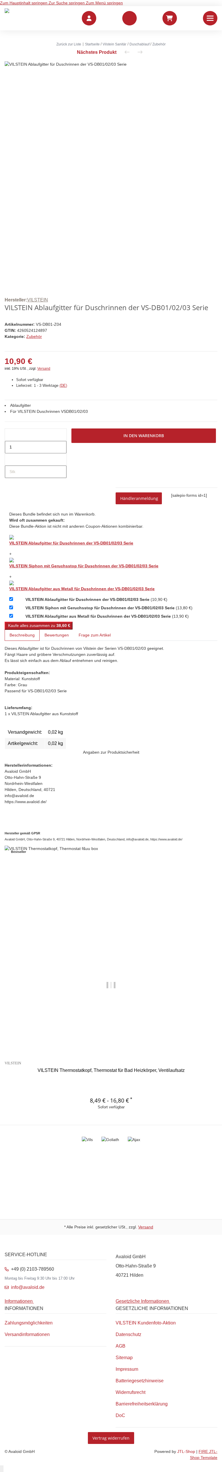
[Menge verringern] (9, 435)
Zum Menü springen (104, 3)
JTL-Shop (186, 1451)
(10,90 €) (96, 599)
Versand (43, 369)
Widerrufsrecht (130, 1392)
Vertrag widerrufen (111, 1438)
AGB (120, 1346)
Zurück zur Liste (68, 44)
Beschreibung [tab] (22, 635)
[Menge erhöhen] (9, 459)
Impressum (127, 1369)
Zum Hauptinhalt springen (24, 3)
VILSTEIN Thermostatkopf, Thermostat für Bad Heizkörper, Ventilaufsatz (111, 1070)
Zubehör (34, 336)
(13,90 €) (107, 616)
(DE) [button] (63, 385)
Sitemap (124, 1357)
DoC (120, 1415)
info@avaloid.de (28, 1287)
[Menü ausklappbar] (210, 18)
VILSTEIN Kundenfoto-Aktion (146, 1322)
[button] (129, 18)
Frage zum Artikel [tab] (95, 635)
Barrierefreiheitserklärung (142, 1403)
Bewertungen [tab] (57, 635)
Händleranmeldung (139, 498)
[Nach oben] (1, 1468)
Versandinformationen (27, 1334)
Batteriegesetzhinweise (140, 1380)
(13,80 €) (109, 608)
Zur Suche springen (67, 3)
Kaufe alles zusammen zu (38, 625)
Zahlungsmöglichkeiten (29, 1322)
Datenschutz (128, 1334)
